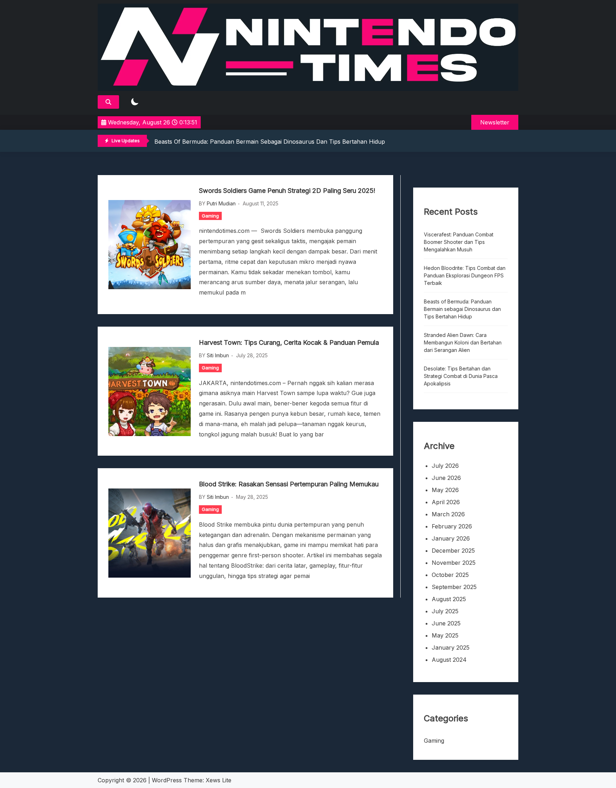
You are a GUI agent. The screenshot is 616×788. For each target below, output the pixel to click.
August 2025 (449, 599)
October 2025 (450, 574)
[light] (135, 102)
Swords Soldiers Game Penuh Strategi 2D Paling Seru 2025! (287, 190)
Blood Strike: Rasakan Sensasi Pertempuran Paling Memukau (289, 484)
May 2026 (445, 489)
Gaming (210, 216)
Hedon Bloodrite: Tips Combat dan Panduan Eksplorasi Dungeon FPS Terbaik (464, 275)
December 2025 (453, 550)
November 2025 (454, 562)
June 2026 (446, 477)
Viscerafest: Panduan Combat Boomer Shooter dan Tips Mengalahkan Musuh (458, 241)
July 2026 (445, 465)
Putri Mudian (221, 203)
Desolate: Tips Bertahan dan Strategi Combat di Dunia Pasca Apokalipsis (461, 376)
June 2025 (446, 623)
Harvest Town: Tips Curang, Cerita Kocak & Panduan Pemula (289, 342)
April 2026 (446, 502)
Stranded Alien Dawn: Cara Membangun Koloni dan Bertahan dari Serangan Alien (463, 342)
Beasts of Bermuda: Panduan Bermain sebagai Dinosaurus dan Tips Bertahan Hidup (269, 141)
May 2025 (445, 635)
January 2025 (450, 647)
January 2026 (451, 538)
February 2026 (452, 526)
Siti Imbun (218, 355)
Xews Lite (218, 780)
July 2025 (445, 611)
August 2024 (449, 659)
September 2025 (454, 586)
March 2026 (448, 514)
